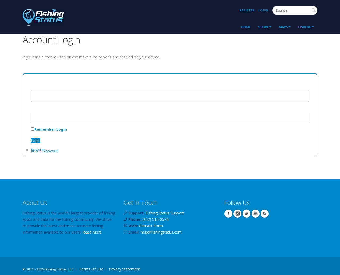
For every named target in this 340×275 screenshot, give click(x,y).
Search (313, 10)
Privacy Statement (124, 269)
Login (263, 10)
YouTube (256, 214)
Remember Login (50, 129)
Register (247, 10)
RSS (265, 214)
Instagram (237, 214)
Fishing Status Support (165, 212)
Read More (92, 232)
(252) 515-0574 (155, 219)
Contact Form (151, 225)
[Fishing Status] (43, 16)
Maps (283, 27)
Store (263, 27)
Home (246, 27)
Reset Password (45, 150)
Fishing (304, 27)
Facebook (228, 214)
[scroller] (330, 268)
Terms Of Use (91, 269)
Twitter (246, 214)
